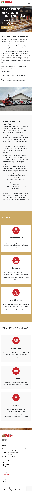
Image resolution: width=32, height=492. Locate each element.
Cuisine (5, 462)
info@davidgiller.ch (9, 456)
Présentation (6, 474)
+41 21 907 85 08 (8, 454)
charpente (27, 55)
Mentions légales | (9, 490)
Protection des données (22, 490)
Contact (5, 481)
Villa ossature (6, 460)
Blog (4, 478)
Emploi (4, 476)
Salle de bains (7, 464)
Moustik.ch (6, 479)
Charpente (6, 466)
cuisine (21, 57)
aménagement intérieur (8, 55)
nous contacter (8, 27)
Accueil (5, 472)
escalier (26, 57)
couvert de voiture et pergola (10, 57)
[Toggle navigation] (29, 2)
